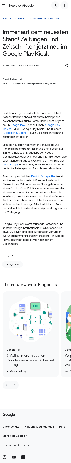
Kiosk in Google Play (43, 176)
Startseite (8, 18)
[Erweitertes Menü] (64, 5)
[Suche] (55, 5)
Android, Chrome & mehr (46, 18)
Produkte (23, 18)
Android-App (11, 164)
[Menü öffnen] (4, 5)
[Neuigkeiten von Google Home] (21, 5)
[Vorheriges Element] (7, 385)
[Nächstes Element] (15, 385)
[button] (66, 65)
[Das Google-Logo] (9, 415)
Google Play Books (14, 133)
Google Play (17, 125)
